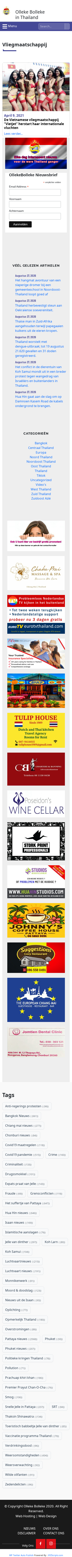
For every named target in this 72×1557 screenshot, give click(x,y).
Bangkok (41, 443)
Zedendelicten (18, 1484)
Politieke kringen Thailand (27, 1358)
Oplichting (16, 1310)
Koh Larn (54, 1242)
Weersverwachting (22, 1465)
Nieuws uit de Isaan (22, 1300)
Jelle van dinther (20, 1242)
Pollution (15, 1368)
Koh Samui (17, 1251)
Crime (56, 1154)
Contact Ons (53, 1533)
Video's (41, 484)
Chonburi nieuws (20, 1135)
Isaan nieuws (18, 1222)
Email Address (19, 186)
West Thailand (41, 489)
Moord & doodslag (23, 1290)
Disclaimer (27, 1533)
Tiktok (41, 475)
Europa (41, 452)
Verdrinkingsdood (21, 1445)
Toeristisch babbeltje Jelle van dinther (35, 1426)
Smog (13, 1397)
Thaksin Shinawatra (23, 1416)
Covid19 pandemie (22, 1154)
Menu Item (41, 1544)
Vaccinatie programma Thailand (31, 1436)
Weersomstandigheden (26, 1455)
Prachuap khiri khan (23, 1377)
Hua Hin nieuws (20, 1213)
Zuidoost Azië (41, 498)
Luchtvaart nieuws (22, 1271)
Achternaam (16, 210)
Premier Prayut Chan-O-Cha (28, 1387)
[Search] (67, 26)
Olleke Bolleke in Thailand (30, 14)
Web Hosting (25, 1516)
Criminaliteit (18, 1164)
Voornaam (15, 199)
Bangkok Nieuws (21, 1116)
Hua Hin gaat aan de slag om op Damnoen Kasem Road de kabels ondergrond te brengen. (39, 401)
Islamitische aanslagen (25, 1232)
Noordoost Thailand (41, 461)
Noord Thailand (41, 457)
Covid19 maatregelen (24, 1145)
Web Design (47, 1516)
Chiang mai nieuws (23, 1125)
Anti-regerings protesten (26, 1106)
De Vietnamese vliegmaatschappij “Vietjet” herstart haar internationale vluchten (34, 124)
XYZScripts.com (55, 1555)
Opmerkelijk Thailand (24, 1319)
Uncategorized (41, 480)
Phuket (53, 1339)
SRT (58, 1407)
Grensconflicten (45, 1193)
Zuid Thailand (41, 494)
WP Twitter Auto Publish (21, 1555)
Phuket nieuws (20, 1348)
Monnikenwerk (19, 1281)
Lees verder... (13, 133)
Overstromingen (20, 1329)
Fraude (13, 1193)
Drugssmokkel (19, 1174)
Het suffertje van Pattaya (27, 1203)
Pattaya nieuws (20, 1339)
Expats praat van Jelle (24, 1184)
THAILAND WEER (36, 1072)
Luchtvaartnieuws (22, 1261)
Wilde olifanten (19, 1474)
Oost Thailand (41, 466)
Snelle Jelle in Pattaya (24, 1407)
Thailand (41, 471)
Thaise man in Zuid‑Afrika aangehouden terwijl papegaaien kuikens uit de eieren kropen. (39, 326)
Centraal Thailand (41, 448)
